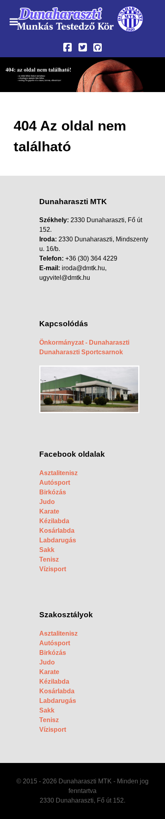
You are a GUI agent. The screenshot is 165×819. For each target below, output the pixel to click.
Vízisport (52, 569)
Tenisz (49, 559)
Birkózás (52, 492)
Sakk (46, 549)
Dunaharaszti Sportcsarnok (81, 352)
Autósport (54, 482)
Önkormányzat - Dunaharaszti (84, 342)
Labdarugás (57, 540)
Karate (49, 511)
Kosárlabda (56, 530)
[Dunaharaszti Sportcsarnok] (89, 388)
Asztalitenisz (58, 473)
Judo (47, 501)
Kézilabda (54, 521)
